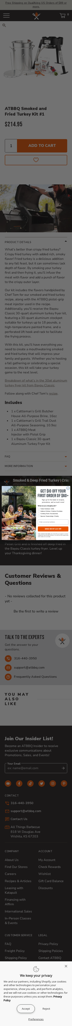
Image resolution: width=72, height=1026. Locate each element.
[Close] (67, 966)
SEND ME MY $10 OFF (53, 529)
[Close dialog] (67, 488)
